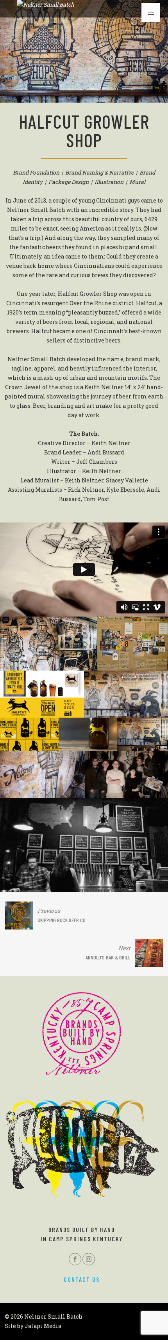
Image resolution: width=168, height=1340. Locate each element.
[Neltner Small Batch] (45, 4)
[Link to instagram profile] (88, 1259)
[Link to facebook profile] (75, 1259)
